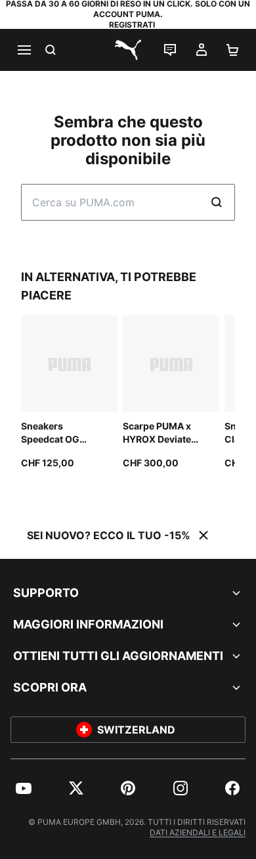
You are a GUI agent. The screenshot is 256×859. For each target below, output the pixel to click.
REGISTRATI (132, 25)
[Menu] (24, 50)
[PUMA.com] (128, 50)
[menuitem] (24, 788)
